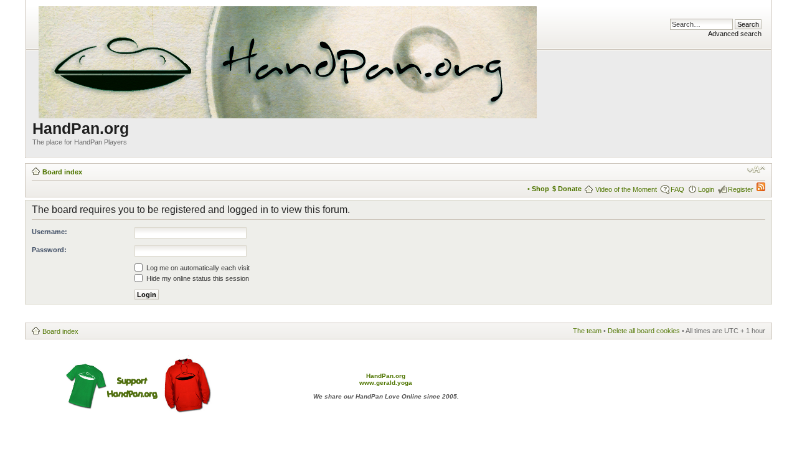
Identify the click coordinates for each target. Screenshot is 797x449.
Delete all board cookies (644, 330)
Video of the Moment (626, 189)
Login (706, 189)
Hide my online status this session (196, 278)
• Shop (538, 188)
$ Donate (567, 188)
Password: (49, 249)
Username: (49, 231)
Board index (62, 172)
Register (740, 189)
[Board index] (288, 60)
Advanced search (735, 33)
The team (587, 330)
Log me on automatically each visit (197, 268)
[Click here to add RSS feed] (761, 188)
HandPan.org (385, 375)
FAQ (677, 189)
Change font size (756, 169)
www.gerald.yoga (385, 382)
